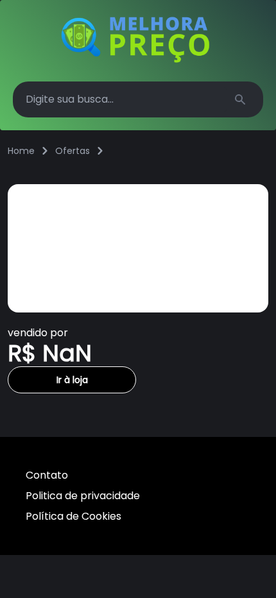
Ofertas (72, 150)
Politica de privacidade (83, 495)
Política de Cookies (73, 516)
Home (21, 150)
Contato (47, 475)
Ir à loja (72, 379)
